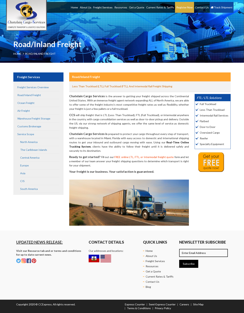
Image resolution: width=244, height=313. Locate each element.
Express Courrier (135, 304)
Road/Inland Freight (29, 95)
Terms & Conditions (139, 308)
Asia (22, 173)
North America (29, 142)
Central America (29, 157)
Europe (24, 165)
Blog (148, 286)
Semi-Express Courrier (162, 304)
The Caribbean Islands (33, 149)
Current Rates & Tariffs (160, 7)
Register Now (184, 7)
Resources (120, 7)
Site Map (198, 304)
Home (74, 7)
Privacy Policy (163, 308)
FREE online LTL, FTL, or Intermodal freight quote (144, 157)
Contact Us (202, 7)
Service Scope (25, 134)
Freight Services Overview (33, 87)
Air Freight (23, 110)
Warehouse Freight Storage (33, 118)
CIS (22, 181)
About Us (85, 7)
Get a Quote (136, 7)
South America (29, 188)
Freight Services (102, 7)
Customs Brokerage (29, 126)
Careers (184, 304)
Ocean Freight (26, 102)
